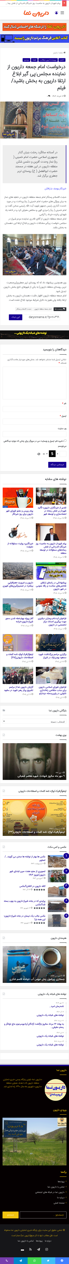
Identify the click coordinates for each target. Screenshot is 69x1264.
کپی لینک (15, 317)
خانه (61, 53)
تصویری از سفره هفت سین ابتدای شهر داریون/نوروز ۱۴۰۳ (27, 873)
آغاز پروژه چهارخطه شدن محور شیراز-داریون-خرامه (19, 620)
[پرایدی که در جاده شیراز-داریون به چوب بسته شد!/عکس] (57, 906)
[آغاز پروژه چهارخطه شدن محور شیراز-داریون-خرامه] (18, 607)
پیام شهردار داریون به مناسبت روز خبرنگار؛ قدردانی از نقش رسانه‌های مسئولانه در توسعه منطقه (51, 548)
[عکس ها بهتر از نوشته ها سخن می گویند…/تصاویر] (57, 861)
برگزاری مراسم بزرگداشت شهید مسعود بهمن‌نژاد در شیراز (52, 656)
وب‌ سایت (62, 428)
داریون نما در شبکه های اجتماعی (49, 1192)
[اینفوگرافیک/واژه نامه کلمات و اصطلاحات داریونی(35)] (18, 642)
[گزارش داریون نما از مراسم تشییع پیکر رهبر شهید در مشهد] (18, 675)
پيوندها (61, 1181)
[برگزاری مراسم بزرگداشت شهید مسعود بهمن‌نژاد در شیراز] (51, 642)
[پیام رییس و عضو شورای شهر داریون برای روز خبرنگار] (18, 498)
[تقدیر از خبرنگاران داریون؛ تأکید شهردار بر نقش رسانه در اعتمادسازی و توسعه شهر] (51, 496)
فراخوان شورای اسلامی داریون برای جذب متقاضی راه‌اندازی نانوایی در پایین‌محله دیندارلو (52, 690)
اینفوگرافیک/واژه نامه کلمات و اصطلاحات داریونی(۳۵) (19, 656)
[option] (34, 761)
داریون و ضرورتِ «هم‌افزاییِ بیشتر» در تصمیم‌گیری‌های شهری (18, 584)
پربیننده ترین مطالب (48, 60)
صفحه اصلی (59, 1203)
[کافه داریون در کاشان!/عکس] (57, 891)
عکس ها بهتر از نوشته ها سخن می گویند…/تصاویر (25, 858)
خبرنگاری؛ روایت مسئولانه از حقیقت (20, 545)
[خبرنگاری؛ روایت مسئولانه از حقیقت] (18, 531)
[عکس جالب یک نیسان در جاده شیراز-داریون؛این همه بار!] (57, 920)
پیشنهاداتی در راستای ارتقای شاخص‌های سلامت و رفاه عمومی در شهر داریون (51, 586)
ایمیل (63, 416)
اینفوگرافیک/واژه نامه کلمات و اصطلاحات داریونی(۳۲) (36, 832)
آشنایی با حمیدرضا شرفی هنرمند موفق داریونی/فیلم (37, 979)
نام (64, 403)
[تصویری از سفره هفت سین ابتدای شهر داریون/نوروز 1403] (57, 876)
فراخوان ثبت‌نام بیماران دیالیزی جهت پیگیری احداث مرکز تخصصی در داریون (52, 622)
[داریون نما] (36, 13)
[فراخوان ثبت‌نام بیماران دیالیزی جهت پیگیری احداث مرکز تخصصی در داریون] (51, 607)
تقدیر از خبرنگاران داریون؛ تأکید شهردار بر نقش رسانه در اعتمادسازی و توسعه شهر (52, 511)
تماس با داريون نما (56, 1187)
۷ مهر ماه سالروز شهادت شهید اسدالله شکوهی (40, 776)
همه (34, 60)
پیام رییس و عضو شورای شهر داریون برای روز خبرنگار (19, 512)
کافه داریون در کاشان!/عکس (32, 886)
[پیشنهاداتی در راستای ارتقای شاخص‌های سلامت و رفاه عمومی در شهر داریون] (51, 571)
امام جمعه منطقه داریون (43, 309)
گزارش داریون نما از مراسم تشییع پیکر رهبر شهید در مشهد (18, 688)
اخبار (55, 53)
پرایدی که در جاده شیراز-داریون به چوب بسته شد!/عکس (24, 903)
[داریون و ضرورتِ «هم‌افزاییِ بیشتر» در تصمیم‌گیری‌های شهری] (18, 571)
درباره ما (60, 1198)
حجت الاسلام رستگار (23, 309)
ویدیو (26, 60)
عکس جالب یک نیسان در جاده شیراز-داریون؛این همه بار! (24, 918)
